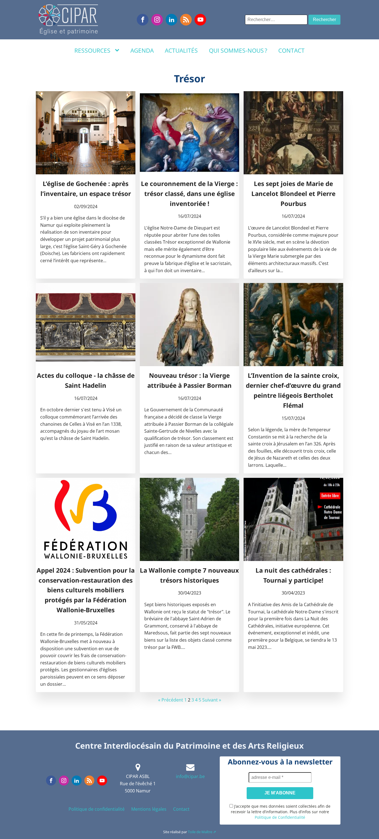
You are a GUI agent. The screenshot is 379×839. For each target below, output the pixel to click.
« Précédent (170, 700)
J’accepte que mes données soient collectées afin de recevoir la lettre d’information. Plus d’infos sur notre (280, 812)
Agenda (142, 50)
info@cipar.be (190, 776)
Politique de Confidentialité (280, 817)
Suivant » (211, 700)
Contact (291, 50)
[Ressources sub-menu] (118, 50)
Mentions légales (148, 809)
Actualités (181, 50)
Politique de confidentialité (97, 809)
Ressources (92, 50)
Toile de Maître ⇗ (202, 831)
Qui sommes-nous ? (238, 50)
